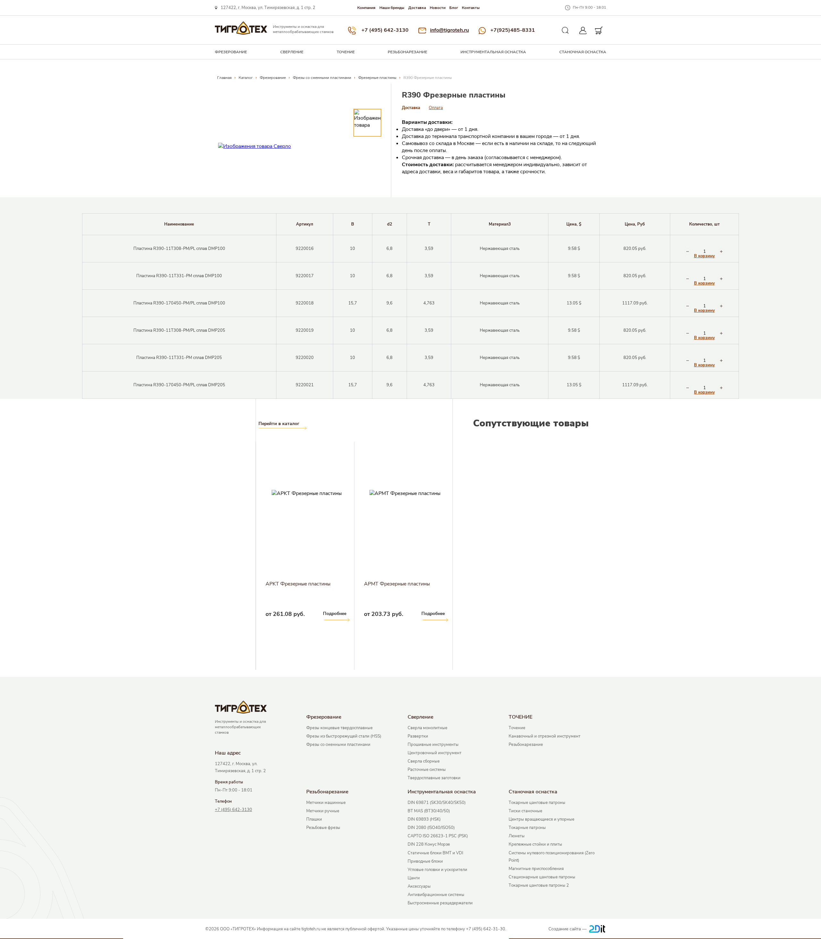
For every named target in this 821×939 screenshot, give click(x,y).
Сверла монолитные (427, 728)
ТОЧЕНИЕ (346, 52)
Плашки (314, 819)
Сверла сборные (424, 761)
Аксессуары (419, 886)
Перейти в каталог (278, 424)
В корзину (704, 256)
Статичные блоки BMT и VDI (435, 853)
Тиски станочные (525, 811)
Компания (366, 7)
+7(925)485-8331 (512, 30)
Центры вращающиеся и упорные (541, 819)
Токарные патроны (527, 828)
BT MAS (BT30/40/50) (429, 811)
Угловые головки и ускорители (437, 870)
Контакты (471, 7)
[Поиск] (565, 30)
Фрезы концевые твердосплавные (339, 728)
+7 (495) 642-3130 (385, 30)
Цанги (414, 878)
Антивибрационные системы (436, 895)
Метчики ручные (322, 811)
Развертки (418, 736)
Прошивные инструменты (433, 744)
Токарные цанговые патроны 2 (539, 885)
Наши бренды (391, 7)
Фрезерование (231, 52)
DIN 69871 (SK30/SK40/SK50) (437, 803)
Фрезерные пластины (377, 77)
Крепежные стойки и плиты (535, 844)
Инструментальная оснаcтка (493, 52)
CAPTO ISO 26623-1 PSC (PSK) (438, 836)
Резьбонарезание (407, 52)
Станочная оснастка (582, 52)
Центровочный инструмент (434, 753)
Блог (453, 7)
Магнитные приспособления (536, 869)
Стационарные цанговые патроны (542, 877)
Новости (437, 7)
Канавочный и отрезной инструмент (544, 736)
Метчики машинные (326, 803)
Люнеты (517, 836)
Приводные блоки (425, 861)
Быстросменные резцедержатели (440, 903)
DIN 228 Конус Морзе (429, 844)
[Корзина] (599, 30)
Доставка (417, 7)
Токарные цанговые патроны (537, 803)
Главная (224, 77)
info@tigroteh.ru (449, 30)
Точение (517, 728)
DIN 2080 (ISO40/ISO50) (431, 828)
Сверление (291, 52)
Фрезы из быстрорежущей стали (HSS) (343, 736)
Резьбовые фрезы (323, 828)
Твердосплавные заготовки (434, 778)
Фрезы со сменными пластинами (322, 77)
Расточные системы (427, 770)
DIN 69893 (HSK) (424, 819)
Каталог (246, 77)
